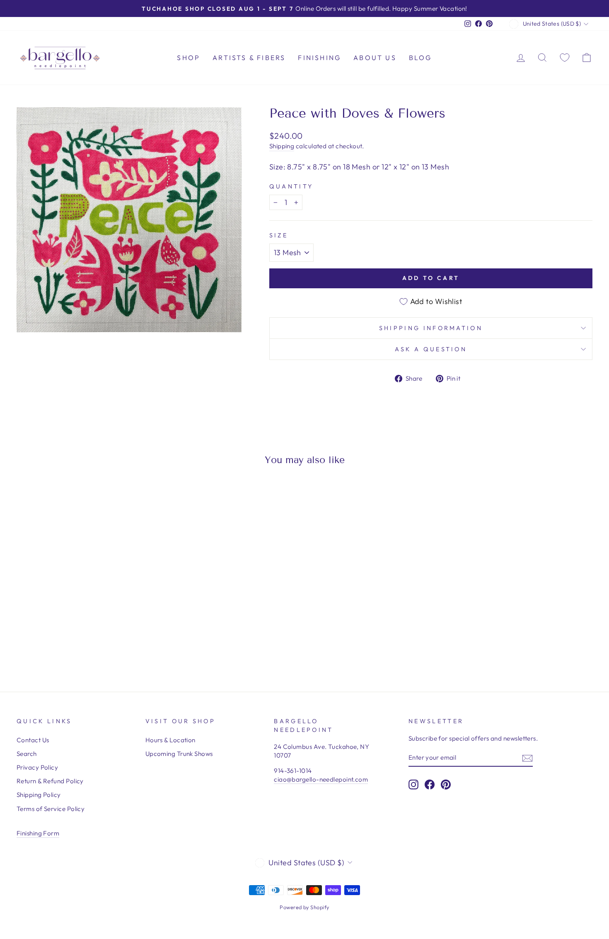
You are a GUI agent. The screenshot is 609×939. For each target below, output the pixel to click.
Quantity (291, 186)
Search (27, 754)
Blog (420, 57)
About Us (374, 57)
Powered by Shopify (304, 907)
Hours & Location (170, 740)
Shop (188, 57)
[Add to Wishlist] (26, 496)
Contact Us (33, 740)
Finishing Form (38, 833)
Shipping (282, 146)
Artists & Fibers (249, 57)
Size (278, 235)
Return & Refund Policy (50, 781)
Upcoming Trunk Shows (179, 754)
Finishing (319, 57)
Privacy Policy (37, 767)
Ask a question (431, 349)
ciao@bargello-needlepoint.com (321, 779)
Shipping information (431, 328)
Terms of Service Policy (51, 809)
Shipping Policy (39, 795)
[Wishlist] (564, 57)
